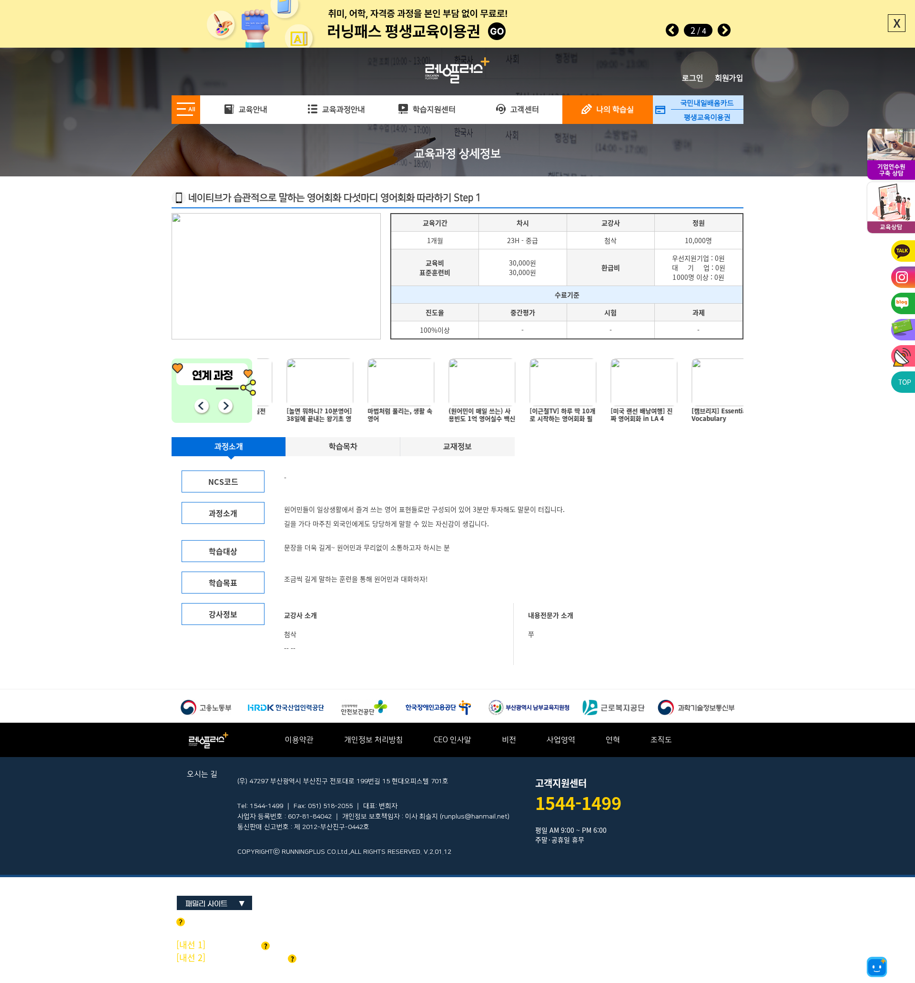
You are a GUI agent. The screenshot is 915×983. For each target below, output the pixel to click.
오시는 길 (202, 774)
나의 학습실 (614, 109)
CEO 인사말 (452, 740)
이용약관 (299, 740)
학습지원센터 (433, 109)
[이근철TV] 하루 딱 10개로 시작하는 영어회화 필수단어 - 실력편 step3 (540, 416)
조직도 (661, 740)
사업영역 (561, 740)
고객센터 (523, 109)
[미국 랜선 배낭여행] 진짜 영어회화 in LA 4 (620, 415)
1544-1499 (578, 803)
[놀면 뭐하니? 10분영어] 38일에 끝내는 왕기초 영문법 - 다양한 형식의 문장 (297, 416)
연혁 (613, 740)
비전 (509, 740)
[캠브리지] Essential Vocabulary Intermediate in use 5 (703, 416)
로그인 (692, 78)
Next (724, 30)
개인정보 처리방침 (373, 740)
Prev (672, 30)
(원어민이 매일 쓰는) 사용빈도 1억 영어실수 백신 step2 (460, 416)
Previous (201, 405)
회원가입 (729, 78)
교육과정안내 (342, 109)
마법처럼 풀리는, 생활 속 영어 (378, 415)
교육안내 (252, 109)
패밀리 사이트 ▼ (215, 903)
